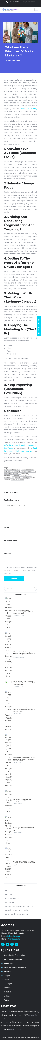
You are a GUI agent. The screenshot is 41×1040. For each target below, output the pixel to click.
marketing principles (12, 474)
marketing (31, 472)
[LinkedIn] (25, 4)
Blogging (9, 894)
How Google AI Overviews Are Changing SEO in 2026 (22, 800)
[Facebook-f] (3, 944)
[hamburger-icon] (36, 9)
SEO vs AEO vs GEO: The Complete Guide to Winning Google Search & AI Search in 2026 (24, 709)
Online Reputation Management (19, 906)
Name (6, 527)
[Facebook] (16, 4)
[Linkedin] (16, 944)
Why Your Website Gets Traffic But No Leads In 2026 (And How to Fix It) (24, 862)
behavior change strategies (15, 472)
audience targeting (12, 470)
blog (7, 890)
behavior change (27, 470)
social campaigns (22, 478)
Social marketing (28, 108)
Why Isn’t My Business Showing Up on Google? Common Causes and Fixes (23, 828)
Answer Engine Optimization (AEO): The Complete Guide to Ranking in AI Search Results (24, 759)
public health (9, 478)
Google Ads (10, 902)
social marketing (17, 480)
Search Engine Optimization (17, 910)
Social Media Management (16, 914)
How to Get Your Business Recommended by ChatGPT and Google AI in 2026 (23, 611)
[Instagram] (22, 4)
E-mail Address (10, 540)
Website (7, 553)
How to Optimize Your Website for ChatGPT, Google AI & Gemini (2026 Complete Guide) (24, 682)
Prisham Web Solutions (22, 476)
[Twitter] (19, 4)
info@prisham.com (13, 936)
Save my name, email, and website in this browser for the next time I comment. (20, 570)
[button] (39, 326)
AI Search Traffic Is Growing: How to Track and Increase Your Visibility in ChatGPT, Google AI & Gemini (24, 653)
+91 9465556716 (13, 939)
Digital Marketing (12, 898)
